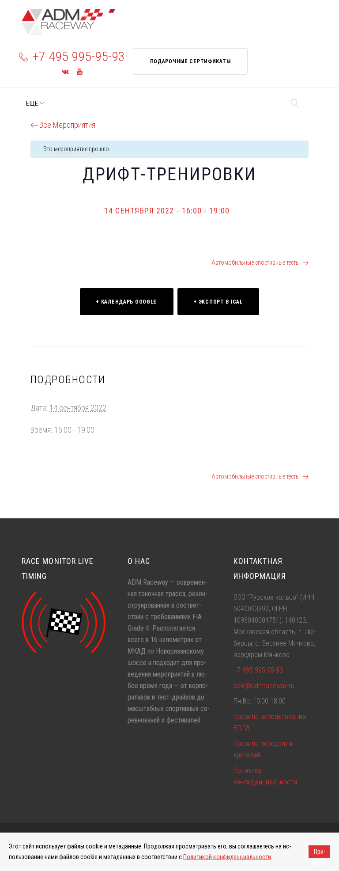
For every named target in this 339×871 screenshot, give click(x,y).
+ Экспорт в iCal (218, 302)
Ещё (32, 103)
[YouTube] (80, 72)
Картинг (49, 262)
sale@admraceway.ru (264, 685)
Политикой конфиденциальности (227, 856)
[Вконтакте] (65, 72)
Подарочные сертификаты (190, 61)
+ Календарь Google (126, 302)
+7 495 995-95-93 (78, 56)
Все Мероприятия (67, 124)
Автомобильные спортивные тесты (255, 262)
